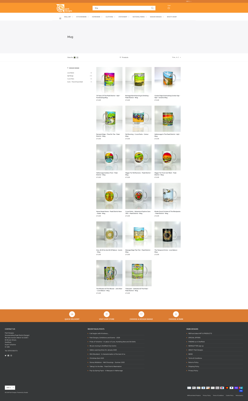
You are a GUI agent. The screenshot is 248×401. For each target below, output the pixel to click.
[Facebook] (8, 355)
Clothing (109, 17)
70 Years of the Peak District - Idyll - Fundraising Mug (108, 96)
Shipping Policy (193, 366)
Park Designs (12, 392)
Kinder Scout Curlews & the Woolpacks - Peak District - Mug (167, 212)
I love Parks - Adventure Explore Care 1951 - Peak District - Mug (137, 212)
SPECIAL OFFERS (194, 338)
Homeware (96, 17)
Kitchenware (81, 17)
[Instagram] (11, 355)
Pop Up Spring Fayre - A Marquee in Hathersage (106, 371)
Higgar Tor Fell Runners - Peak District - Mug (138, 174)
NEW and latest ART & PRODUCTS (200, 333)
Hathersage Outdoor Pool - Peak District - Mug (107, 174)
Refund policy (239, 395)
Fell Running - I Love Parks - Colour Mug (137, 135)
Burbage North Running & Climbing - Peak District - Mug (137, 96)
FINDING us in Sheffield (196, 342)
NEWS (190, 354)
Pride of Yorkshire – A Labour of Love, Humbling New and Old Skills (113, 342)
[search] (124, 8)
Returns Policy (193, 362)
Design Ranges (156, 17)
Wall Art (67, 17)
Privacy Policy (193, 371)
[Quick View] (120, 92)
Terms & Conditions (195, 358)
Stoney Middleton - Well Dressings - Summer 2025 (107, 362)
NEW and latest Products (194, 395)
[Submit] (152, 8)
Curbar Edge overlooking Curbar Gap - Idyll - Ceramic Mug (167, 96)
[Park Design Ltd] (64, 8)
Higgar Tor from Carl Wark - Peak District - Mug (165, 174)
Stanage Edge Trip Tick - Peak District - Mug (138, 251)
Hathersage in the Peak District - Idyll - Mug (167, 135)
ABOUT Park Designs (195, 350)
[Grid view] (74, 57)
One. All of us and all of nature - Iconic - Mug (109, 251)
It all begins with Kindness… (99, 333)
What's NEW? (172, 17)
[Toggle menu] (60, 18)
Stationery (123, 17)
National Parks (139, 17)
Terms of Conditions (218, 395)
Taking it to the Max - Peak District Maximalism (106, 366)
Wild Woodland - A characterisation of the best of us (107, 354)
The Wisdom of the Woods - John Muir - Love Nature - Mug (109, 289)
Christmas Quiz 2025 (97, 358)
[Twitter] (5, 355)
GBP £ (188, 1)
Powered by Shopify (22, 392)
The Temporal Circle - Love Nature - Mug (166, 251)
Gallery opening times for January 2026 (103, 350)
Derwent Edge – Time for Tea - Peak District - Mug (108, 135)
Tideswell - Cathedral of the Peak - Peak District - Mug (137, 289)
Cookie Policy (229, 395)
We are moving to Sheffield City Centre (103, 346)
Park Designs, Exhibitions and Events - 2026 (105, 338)
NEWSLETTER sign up (196, 346)
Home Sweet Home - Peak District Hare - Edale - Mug (109, 212)
